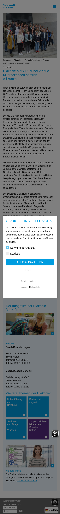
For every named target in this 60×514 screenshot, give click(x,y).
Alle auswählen (30, 262)
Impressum (25, 287)
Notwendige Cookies (22, 247)
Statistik (15, 253)
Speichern (30, 270)
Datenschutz (35, 287)
